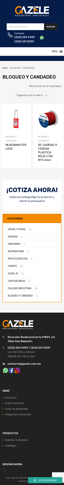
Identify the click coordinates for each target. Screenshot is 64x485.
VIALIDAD (13, 236)
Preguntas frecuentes (18, 414)
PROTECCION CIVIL (18, 258)
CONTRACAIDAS (16, 281)
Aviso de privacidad (16, 408)
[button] (55, 51)
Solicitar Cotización (16, 440)
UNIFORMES (14, 244)
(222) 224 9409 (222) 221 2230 (22, 39)
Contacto (11, 397)
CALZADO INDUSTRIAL (20, 288)
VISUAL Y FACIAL (17, 229)
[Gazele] (32, 15)
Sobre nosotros (14, 403)
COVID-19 (13, 273)
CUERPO (12, 266)
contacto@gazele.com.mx (24, 363)
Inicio (5, 68)
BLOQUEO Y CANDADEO (20, 295)
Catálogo (10, 445)
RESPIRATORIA (16, 251)
